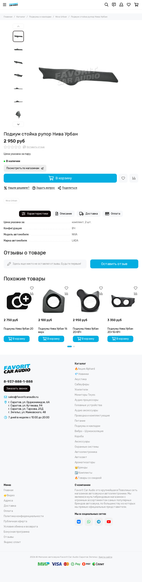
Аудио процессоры (86, 400)
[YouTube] (109, 522)
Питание (80, 420)
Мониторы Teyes (85, 394)
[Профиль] (121, 4)
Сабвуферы (82, 384)
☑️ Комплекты (83, 472)
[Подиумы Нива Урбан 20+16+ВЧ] (122, 300)
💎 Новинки (82, 374)
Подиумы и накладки (40, 16)
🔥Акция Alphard (85, 368)
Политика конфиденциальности (24, 516)
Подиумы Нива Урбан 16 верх (52, 330)
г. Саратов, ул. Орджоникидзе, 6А (29, 402)
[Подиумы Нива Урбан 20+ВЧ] (88, 300)
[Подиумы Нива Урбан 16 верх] (53, 300)
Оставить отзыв (114, 264)
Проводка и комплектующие (92, 415)
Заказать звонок (16, 388)
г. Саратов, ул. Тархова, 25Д (25, 409)
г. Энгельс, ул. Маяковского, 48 (27, 412)
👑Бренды (81, 467)
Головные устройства (88, 405)
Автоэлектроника (86, 452)
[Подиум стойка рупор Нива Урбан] (77, 76)
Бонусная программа (16, 531)
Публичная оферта (15, 521)
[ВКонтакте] (79, 522)
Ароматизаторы (85, 462)
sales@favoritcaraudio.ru (23, 397)
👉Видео (9, 495)
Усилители (81, 389)
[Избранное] (123, 178)
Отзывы (9, 537)
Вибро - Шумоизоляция (89, 431)
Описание (66, 213)
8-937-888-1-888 (18, 382)
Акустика (81, 379)
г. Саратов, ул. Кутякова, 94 (25, 405)
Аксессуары (82, 441)
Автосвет (81, 457)
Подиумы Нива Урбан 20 (18, 328)
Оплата (115, 213)
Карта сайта (105, 557)
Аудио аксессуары (86, 410)
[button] (27, 76)
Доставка (91, 213)
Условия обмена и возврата (21, 526)
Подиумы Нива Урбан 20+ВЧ (86, 330)
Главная (8, 16)
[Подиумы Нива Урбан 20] (19, 300)
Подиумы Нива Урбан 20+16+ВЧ (120, 330)
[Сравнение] (133, 178)
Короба (79, 436)
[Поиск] (106, 4)
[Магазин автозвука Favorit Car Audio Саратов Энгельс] (13, 4)
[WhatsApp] (89, 522)
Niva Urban (61, 16)
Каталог (20, 16)
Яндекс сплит (12, 542)
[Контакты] (114, 4)
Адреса (8, 500)
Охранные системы (87, 446)
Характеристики (37, 213)
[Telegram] (99, 522)
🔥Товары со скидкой (88, 478)
